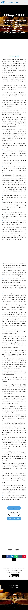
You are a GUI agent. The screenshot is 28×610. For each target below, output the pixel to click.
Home (14, 598)
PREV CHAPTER (14, 508)
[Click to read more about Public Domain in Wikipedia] (14, 576)
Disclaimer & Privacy (14, 600)
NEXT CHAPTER (14, 518)
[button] (4, 556)
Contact (14, 603)
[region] (14, 48)
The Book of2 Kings (14, 513)
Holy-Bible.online (12, 2)
